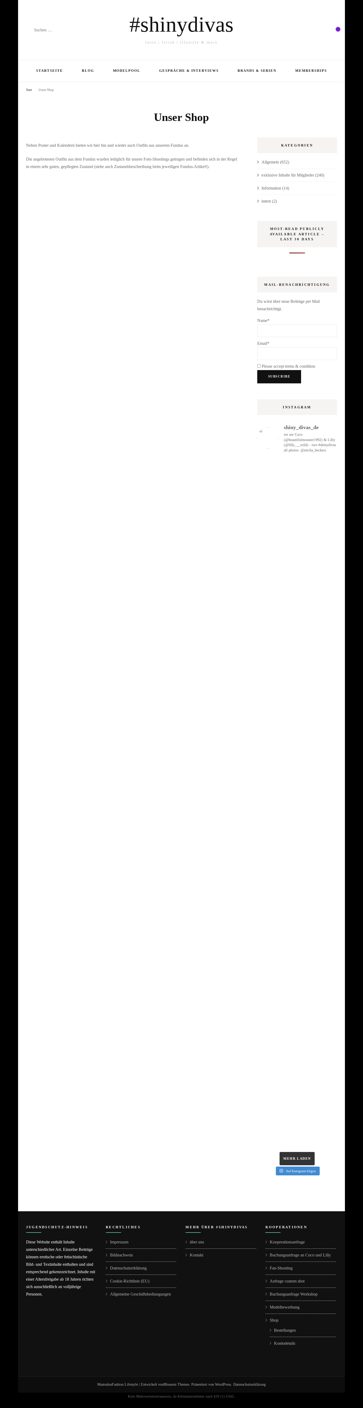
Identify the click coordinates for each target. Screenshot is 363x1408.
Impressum (119, 1242)
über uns (197, 1242)
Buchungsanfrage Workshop (294, 1294)
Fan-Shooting (281, 1268)
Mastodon (104, 1384)
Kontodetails (284, 1343)
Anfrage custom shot (287, 1281)
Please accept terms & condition (288, 366)
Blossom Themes (176, 1384)
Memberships (311, 71)
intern (266, 201)
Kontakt (196, 1255)
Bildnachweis (121, 1255)
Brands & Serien (257, 71)
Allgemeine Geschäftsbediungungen (140, 1294)
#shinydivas (181, 24)
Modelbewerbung (284, 1307)
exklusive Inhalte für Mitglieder (287, 175)
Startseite (49, 71)
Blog (88, 71)
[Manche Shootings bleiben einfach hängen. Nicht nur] (297, 974)
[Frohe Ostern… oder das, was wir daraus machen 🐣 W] (297, 1095)
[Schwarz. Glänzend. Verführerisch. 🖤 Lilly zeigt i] (297, 559)
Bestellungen (285, 1330)
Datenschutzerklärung (128, 1268)
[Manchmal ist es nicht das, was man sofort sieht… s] (297, 852)
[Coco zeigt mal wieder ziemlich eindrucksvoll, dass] (297, 730)
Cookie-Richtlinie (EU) (129, 1281)
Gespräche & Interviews (189, 71)
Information (271, 188)
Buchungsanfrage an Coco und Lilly (300, 1255)
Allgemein (270, 162)
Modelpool (127, 71)
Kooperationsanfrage (287, 1242)
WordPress (223, 1384)
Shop (274, 1320)
